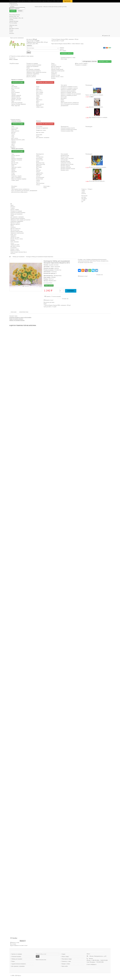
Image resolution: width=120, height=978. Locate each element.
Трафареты (13, 236)
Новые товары (65, 956)
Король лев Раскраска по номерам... (95, 95)
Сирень (38, 96)
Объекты (13, 141)
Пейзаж (13, 170)
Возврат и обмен (15, 249)
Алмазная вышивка (16, 956)
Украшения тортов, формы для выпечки (20, 219)
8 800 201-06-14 (13, 3)
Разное (13, 133)
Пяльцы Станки (64, 157)
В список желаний (56, 296)
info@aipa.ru (93, 964)
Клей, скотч (13, 234)
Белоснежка (39, 158)
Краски (62, 101)
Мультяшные (39, 94)
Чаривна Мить (39, 173)
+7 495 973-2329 (104, 960)
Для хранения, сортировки (42, 137)
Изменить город (79, 43)
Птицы (37, 86)
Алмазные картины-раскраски (68, 91)
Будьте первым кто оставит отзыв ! (19, 945)
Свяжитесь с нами (66, 961)
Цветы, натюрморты (16, 177)
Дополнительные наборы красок (19, 192)
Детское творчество (15, 228)
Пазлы (52, 63)
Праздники (14, 171)
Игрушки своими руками (17, 231)
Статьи (11, 31)
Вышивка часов (64, 170)
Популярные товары (67, 959)
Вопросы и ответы (15, 250)
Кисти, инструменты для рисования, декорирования (24, 190)
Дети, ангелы (14, 138)
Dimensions (39, 174)
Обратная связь (13, 25)
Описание (13, 312)
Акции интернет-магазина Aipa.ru (19, 252)
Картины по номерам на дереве (68, 89)
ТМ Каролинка (39, 157)
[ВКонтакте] (79, 270)
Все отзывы (13, 944)
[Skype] (93, 270)
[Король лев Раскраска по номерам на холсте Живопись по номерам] (97, 90)
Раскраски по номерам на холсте (69, 86)
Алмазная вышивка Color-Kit (68, 128)
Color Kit (38, 176)
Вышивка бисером (65, 161)
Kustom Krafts (39, 178)
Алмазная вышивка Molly (67, 131)
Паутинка (38, 170)
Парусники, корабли (16, 167)
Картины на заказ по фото (45, 82)
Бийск (12, 6)
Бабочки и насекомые (16, 158)
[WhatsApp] (89, 270)
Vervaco (38, 184)
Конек (37, 161)
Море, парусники (15, 105)
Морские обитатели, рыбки (18, 139)
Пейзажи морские (15, 96)
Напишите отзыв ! (49, 300)
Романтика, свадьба (16, 176)
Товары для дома (15, 244)
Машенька (38, 165)
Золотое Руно (39, 159)
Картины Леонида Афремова (18, 104)
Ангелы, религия (15, 155)
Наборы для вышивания (16, 214)
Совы (37, 88)
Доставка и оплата (14, 28)
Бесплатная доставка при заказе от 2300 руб (84, 198)
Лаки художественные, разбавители (70, 102)
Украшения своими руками (17, 233)
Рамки (62, 99)
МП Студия (39, 167)
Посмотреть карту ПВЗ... (33, 43)
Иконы (13, 157)
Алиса (37, 155)
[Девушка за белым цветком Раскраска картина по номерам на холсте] (97, 102)
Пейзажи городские (16, 95)
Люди (12, 89)
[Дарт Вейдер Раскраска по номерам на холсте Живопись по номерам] (97, 112)
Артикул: (46, 280)
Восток (13, 161)
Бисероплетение (65, 155)
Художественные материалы (18, 218)
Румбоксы (53, 65)
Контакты (11, 33)
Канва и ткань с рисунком (67, 158)
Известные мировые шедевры (18, 178)
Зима (12, 101)
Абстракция (14, 86)
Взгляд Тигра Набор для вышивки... (98, 167)
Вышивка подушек (65, 165)
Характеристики (23, 312)
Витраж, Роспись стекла (17, 238)
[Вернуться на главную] (9, 257)
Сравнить (48, 296)
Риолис (38, 171)
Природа (13, 94)
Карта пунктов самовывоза (17, 37)
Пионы (37, 95)
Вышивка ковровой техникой (68, 168)
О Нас (10, 26)
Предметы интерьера (16, 159)
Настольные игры (15, 230)
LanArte (38, 180)
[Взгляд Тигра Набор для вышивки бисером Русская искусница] (97, 160)
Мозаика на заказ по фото (45, 123)
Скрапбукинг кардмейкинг (17, 221)
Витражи (13, 240)
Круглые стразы (40, 132)
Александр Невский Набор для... (97, 181)
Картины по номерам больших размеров (71, 94)
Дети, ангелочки (15, 88)
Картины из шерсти (15, 222)
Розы (37, 102)
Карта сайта (65, 966)
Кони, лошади (39, 92)
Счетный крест (64, 159)
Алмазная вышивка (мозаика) (34, 65)
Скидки (63, 954)
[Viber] (86, 270)
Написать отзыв (15, 942)
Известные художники (16, 102)
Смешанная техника (66, 162)
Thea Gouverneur (40, 183)
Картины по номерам (17, 954)
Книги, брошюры (15, 241)
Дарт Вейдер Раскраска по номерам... (98, 117)
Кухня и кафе (14, 128)
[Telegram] (96, 270)
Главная (13, 208)
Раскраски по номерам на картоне (69, 88)
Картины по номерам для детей (68, 95)
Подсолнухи (39, 99)
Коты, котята (39, 91)
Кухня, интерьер (15, 92)
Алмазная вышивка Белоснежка (69, 129)
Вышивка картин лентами (67, 164)
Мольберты (63, 98)
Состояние (46, 283)
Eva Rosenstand (40, 177)
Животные (38, 89)
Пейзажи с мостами (16, 98)
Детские (13, 132)
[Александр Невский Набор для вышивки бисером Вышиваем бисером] (97, 174)
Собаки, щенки (39, 107)
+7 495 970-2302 (95, 960)
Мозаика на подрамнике (42, 128)
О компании (13, 247)
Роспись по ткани (15, 237)
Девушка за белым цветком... (96, 107)
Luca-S (38, 181)
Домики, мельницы (16, 99)
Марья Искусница (40, 164)
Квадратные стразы (41, 130)
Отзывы (11, 30)
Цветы (37, 101)
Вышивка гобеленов (66, 167)
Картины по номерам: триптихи (68, 92)
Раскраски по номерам (32, 63)
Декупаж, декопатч (15, 224)
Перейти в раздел (17, 82)
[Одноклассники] (82, 270)
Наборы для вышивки (17, 959)
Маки (37, 98)
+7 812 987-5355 (99, 962)
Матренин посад (40, 162)
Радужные (38, 105)
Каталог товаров (15, 209)
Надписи (13, 168)
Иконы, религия (40, 104)
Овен (37, 168)
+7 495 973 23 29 (13, 5)
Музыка (13, 91)
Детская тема (14, 162)
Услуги (12, 243)
